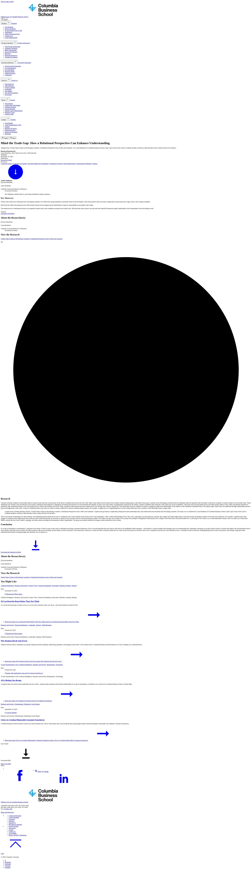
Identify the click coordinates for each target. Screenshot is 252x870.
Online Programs (10, 73)
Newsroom (8, 94)
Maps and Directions (7, 812)
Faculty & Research (7, 43)
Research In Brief (6, 160)
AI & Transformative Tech (13, 125)
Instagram (8, 862)
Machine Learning (65, 585)
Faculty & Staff (13, 826)
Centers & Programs (15, 816)
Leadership (8, 89)
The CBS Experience (11, 93)
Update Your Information (12, 105)
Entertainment (19, 704)
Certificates (8, 75)
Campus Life (9, 36)
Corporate (12, 819)
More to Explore (6, 764)
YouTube (7, 866)
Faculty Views (33, 585)
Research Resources (11, 55)
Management (51, 665)
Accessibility (13, 833)
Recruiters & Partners (15, 824)
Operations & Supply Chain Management (62, 163)
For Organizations (10, 68)
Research (7, 54)
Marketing (27, 704)
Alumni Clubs (9, 114)
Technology (59, 665)
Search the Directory (11, 52)
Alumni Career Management (13, 111)
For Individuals (9, 70)
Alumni (4, 100)
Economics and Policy (8, 213)
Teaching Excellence (11, 57)
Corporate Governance (20, 163)
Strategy (95, 163)
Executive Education (8, 62)
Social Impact (35, 704)
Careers (11, 830)
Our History (8, 91)
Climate (7, 127)
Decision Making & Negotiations (38, 163)
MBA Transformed (11, 50)
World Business (47, 625)
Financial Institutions (44, 585)
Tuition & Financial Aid (12, 34)
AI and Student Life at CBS (13, 30)
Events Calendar (10, 87)
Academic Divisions (11, 48)
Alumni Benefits (10, 109)
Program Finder (9, 71)
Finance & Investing (11, 132)
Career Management (11, 37)
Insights (4, 119)
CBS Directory (9, 86)
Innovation (55, 585)
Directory (12, 821)
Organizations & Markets (84, 163)
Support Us (12, 823)
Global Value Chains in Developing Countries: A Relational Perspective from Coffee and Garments (31, 239)
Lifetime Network (10, 107)
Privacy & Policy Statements (17, 835)
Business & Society (11, 128)
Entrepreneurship (10, 130)
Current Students (14, 817)
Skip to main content (7, 1)
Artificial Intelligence (7, 585)
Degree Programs (10, 29)
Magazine (8, 134)
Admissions (8, 32)
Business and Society (21, 585)
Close (5, 19)
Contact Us (12, 831)
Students (4, 23)
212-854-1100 (7, 809)
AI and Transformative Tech (9, 665)
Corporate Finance (6, 163)
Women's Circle (10, 112)
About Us (4, 80)
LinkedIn (7, 867)
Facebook (8, 864)
